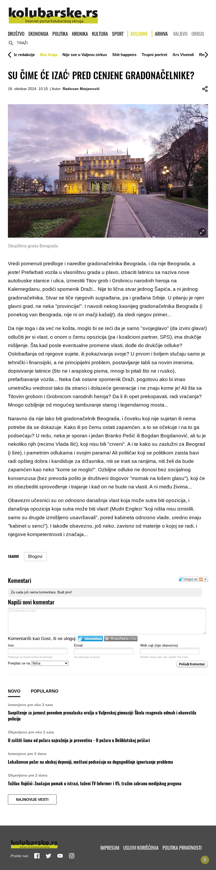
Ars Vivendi (183, 54)
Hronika (80, 34)
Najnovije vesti (32, 799)
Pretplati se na (19, 663)
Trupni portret (154, 54)
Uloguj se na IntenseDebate (90, 638)
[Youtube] (60, 856)
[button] (24, 55)
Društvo (16, 34)
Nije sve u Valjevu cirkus (84, 54)
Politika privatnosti (182, 847)
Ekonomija (38, 34)
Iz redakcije (24, 54)
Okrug (198, 34)
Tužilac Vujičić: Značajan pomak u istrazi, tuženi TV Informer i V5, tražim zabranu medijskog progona (94, 783)
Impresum (109, 847)
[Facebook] (37, 856)
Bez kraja (48, 54)
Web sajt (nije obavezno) (159, 645)
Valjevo (180, 34)
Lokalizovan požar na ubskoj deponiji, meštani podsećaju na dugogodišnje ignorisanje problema (90, 762)
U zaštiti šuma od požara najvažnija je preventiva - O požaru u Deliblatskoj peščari (79, 740)
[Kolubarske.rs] (53, 12)
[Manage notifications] (205, 860)
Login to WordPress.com (121, 638)
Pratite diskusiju (203, 579)
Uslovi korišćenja (141, 847)
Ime (11, 645)
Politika (60, 34)
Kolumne (139, 34)
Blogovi (35, 556)
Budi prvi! (64, 592)
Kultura (100, 34)
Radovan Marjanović (81, 89)
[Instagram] (71, 856)
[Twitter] (48, 856)
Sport (118, 34)
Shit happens (124, 54)
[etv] (45, 843)
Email (78, 645)
